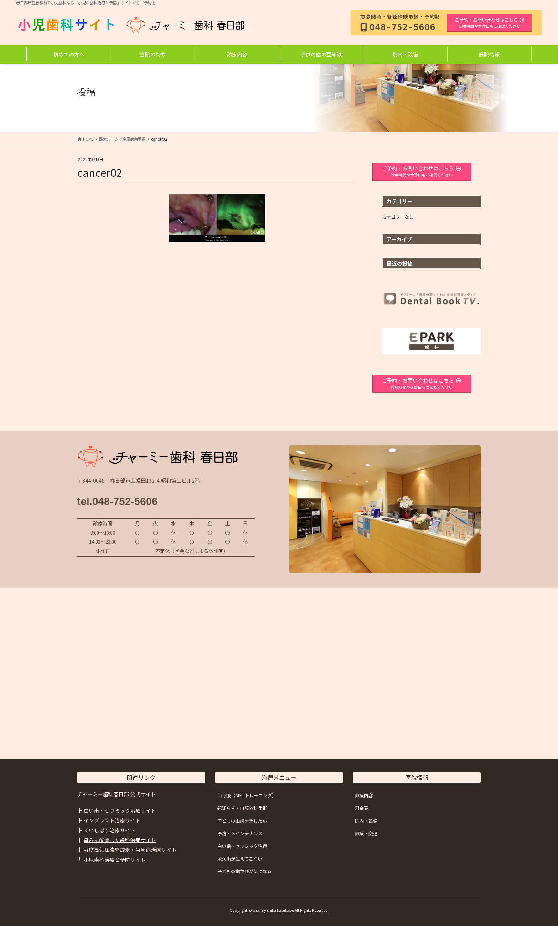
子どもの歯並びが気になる (244, 871)
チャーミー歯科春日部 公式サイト (116, 794)
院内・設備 (366, 821)
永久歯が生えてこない (239, 858)
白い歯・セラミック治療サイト (120, 810)
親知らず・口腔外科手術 (242, 808)
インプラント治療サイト (112, 820)
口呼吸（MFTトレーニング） (246, 795)
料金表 (361, 808)
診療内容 (364, 795)
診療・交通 (366, 833)
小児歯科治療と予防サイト (115, 859)
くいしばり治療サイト (109, 830)
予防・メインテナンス (240, 833)
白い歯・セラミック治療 (242, 846)
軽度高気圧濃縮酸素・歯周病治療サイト (130, 849)
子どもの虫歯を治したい (242, 821)
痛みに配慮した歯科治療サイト (120, 840)
